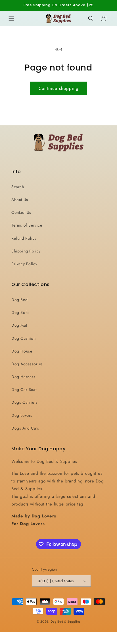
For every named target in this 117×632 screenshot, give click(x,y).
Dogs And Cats (25, 428)
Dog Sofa (20, 312)
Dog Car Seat (23, 389)
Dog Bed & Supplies (66, 621)
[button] (11, 18)
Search (17, 187)
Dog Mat (19, 325)
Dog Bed (19, 299)
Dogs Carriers (24, 402)
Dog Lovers (21, 415)
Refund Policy (24, 238)
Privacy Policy (24, 264)
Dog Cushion (23, 338)
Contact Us (21, 212)
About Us (19, 199)
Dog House (21, 351)
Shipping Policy (26, 251)
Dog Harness (23, 377)
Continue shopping (59, 88)
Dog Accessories (27, 364)
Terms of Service (26, 225)
